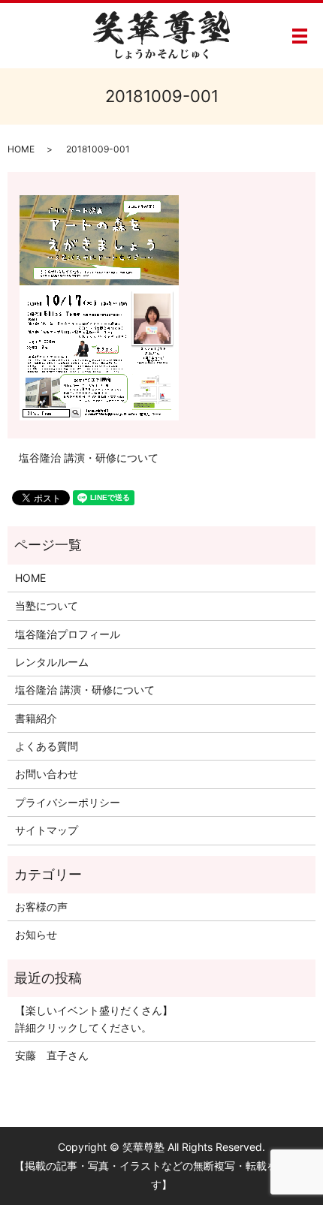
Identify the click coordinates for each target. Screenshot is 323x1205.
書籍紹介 (36, 718)
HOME (21, 149)
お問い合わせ (46, 773)
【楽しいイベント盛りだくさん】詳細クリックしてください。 (94, 1018)
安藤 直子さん (52, 1055)
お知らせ (36, 934)
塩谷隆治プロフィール (67, 634)
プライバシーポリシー (67, 802)
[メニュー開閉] (299, 36)
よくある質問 (46, 746)
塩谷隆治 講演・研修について (88, 457)
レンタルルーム (52, 661)
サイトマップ (46, 830)
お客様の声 (41, 906)
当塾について (46, 605)
